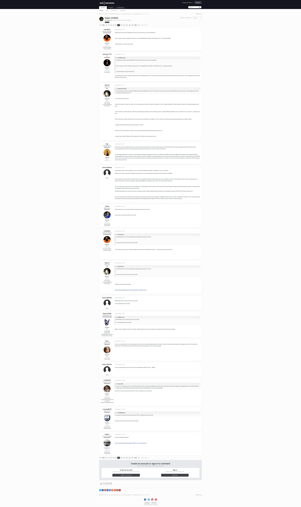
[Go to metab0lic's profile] (107, 38)
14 (126, 25)
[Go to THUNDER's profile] (107, 388)
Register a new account (126, 475)
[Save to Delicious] (110, 490)
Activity (111, 7)
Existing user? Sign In (187, 2)
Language (146, 502)
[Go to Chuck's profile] (107, 214)
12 (121, 25)
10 (115, 25)
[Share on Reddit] (112, 490)
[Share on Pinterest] (120, 490)
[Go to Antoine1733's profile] (107, 62)
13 (124, 25)
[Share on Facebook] (103, 490)
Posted (120, 29)
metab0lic (107, 29)
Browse (103, 7)
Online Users (114, 10)
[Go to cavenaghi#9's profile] (107, 417)
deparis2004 (107, 314)
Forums (101, 10)
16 (132, 25)
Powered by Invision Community (150, 504)
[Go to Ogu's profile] (107, 152)
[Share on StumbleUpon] (115, 490)
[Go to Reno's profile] (107, 349)
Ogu (107, 144)
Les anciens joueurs (126, 20)
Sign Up (198, 2)
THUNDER (107, 380)
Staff (107, 10)
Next (136, 25)
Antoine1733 (107, 54)
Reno (107, 341)
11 (118, 25)
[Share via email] (117, 490)
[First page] (100, 25)
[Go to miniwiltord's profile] (101, 19)
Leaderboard (122, 10)
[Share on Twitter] (100, 490)
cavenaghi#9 (107, 409)
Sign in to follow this (186, 17)
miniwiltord (109, 20)
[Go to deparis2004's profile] (107, 322)
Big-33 (107, 85)
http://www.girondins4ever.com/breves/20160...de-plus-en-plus (130, 290)
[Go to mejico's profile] (107, 442)
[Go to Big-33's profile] (107, 93)
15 (129, 25)
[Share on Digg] (107, 490)
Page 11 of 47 (144, 25)
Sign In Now (174, 475)
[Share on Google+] (105, 490)
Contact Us (154, 502)
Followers (195, 17)
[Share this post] (200, 29)
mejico (107, 434)
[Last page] (139, 25)
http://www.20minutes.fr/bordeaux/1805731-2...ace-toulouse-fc (131, 443)
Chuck (107, 206)
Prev (103, 25)
